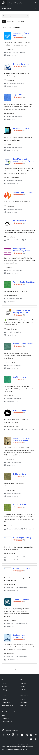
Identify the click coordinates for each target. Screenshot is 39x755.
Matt (4, 715)
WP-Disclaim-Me (20, 505)
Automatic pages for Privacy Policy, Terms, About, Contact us (22, 311)
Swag (23, 706)
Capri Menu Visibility (21, 568)
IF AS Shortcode (19, 410)
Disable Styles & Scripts (23, 344)
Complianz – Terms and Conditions (21, 34)
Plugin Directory (7, 8)
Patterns (23, 690)
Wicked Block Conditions (23, 192)
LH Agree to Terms (21, 128)
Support (4, 699)
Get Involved (25, 696)
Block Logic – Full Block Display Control (21, 250)
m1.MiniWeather (19, 221)
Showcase (24, 680)
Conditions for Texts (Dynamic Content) (21, 439)
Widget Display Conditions (24, 282)
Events (22, 699)
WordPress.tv (7, 706)
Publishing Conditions (21, 474)
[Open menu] (36, 3)
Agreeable (17, 95)
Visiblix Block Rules (21, 599)
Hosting (4, 686)
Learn (4, 696)
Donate (24, 702)
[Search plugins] (27, 16)
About (4, 680)
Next (23, 669)
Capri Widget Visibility (22, 538)
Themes (23, 683)
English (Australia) (12, 730)
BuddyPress (7, 722)
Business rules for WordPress (19, 636)
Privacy (4, 690)
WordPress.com (8, 712)
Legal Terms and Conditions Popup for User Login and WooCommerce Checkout (24, 160)
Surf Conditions (19, 377)
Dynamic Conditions (21, 64)
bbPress (6, 718)
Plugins (22, 686)
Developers (6, 702)
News (4, 683)
